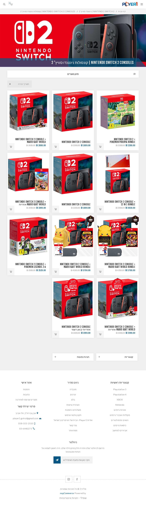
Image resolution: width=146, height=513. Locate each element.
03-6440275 (25, 428)
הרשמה (57, 460)
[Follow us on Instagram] (68, 479)
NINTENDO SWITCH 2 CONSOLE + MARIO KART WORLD (30, 140)
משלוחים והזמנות (73, 410)
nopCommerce (67, 493)
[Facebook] (77, 479)
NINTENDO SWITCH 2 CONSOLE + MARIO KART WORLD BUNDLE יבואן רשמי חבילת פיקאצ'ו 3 (120, 267)
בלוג (73, 399)
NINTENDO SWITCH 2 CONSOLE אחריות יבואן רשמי (76, 328)
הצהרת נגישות (73, 404)
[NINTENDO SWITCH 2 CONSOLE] (73, 111)
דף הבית (122, 11)
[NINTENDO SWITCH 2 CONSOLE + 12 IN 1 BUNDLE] (118, 174)
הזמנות (26, 389)
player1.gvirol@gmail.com (25, 418)
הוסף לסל (100, 146)
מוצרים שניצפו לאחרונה (26, 399)
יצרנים (73, 394)
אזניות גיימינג (120, 410)
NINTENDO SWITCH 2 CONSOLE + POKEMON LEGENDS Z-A (30, 265)
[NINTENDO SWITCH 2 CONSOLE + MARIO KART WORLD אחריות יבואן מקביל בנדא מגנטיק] (28, 174)
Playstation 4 (119, 394)
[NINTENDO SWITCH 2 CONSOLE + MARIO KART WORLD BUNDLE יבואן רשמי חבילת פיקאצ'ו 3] (118, 236)
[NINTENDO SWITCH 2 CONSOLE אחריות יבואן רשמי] (73, 299)
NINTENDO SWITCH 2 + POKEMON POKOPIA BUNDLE (122, 140)
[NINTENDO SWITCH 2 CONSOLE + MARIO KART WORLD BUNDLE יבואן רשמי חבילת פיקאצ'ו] (73, 236)
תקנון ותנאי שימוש (73, 415)
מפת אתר (73, 430)
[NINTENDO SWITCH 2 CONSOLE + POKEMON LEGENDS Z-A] (28, 236)
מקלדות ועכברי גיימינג (120, 415)
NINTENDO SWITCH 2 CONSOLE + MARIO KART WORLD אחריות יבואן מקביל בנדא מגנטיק (30, 204)
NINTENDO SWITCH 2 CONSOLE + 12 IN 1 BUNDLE (120, 203)
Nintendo (119, 404)
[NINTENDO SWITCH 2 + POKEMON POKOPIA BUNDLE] (118, 111)
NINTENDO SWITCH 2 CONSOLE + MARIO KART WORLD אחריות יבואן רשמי (120, 329)
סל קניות (9, 3)
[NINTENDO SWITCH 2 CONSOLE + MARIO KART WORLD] (28, 111)
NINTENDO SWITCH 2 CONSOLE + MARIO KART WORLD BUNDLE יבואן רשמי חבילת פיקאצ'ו (75, 267)
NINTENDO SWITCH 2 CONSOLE (76, 141)
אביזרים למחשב (119, 430)
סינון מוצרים (73, 74)
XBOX (120, 399)
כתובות (26, 394)
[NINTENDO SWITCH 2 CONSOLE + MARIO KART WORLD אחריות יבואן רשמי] (118, 299)
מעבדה (73, 389)
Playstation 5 (119, 389)
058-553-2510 (25, 423)
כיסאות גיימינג (119, 425)
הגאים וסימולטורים (119, 420)
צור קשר (73, 425)
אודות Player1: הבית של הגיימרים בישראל (73, 420)
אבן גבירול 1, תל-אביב (26, 413)
